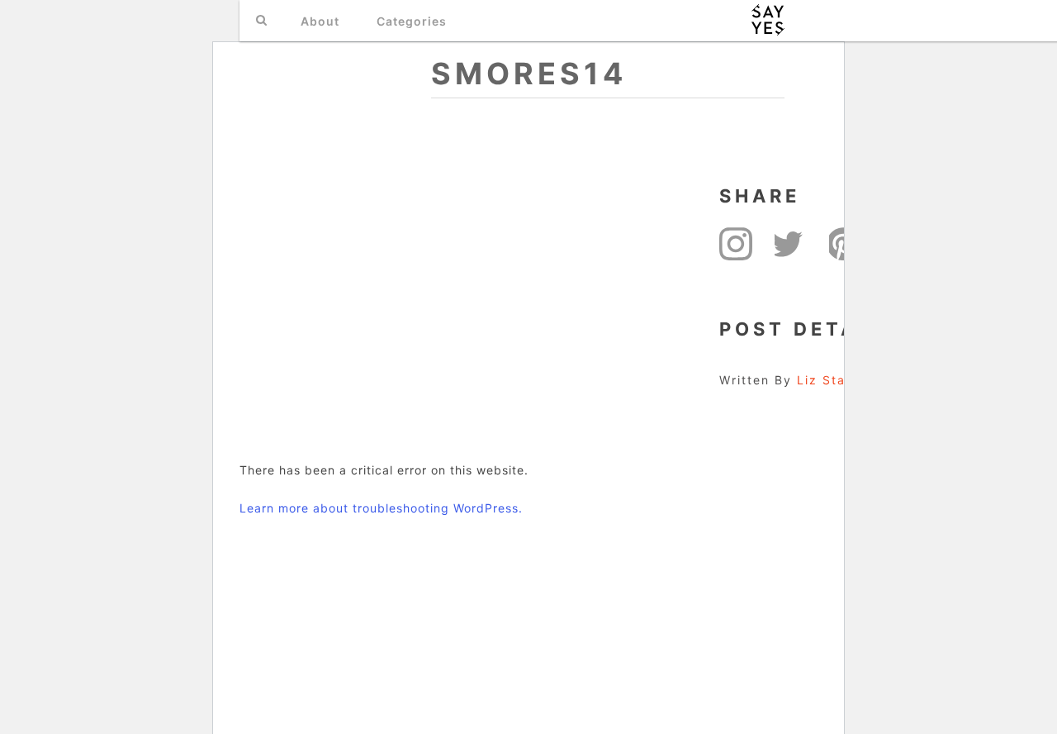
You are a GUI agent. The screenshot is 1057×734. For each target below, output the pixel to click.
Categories (412, 21)
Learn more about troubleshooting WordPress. (381, 508)
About (320, 21)
